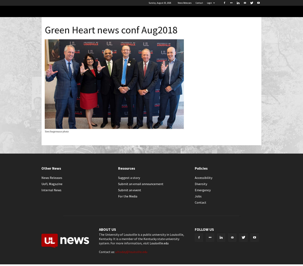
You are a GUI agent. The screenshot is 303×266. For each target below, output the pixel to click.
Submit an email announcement (140, 184)
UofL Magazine (51, 184)
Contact (199, 2)
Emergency (203, 190)
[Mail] (245, 3)
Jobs (198, 196)
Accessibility (203, 178)
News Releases (184, 2)
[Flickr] (231, 3)
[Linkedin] (238, 3)
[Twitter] (252, 3)
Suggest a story (129, 178)
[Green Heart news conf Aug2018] (114, 128)
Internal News (51, 190)
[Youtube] (258, 3)
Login (209, 2)
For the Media (127, 196)
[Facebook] (224, 3)
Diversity (201, 184)
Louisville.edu (159, 243)
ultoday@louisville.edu (131, 252)
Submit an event (129, 190)
